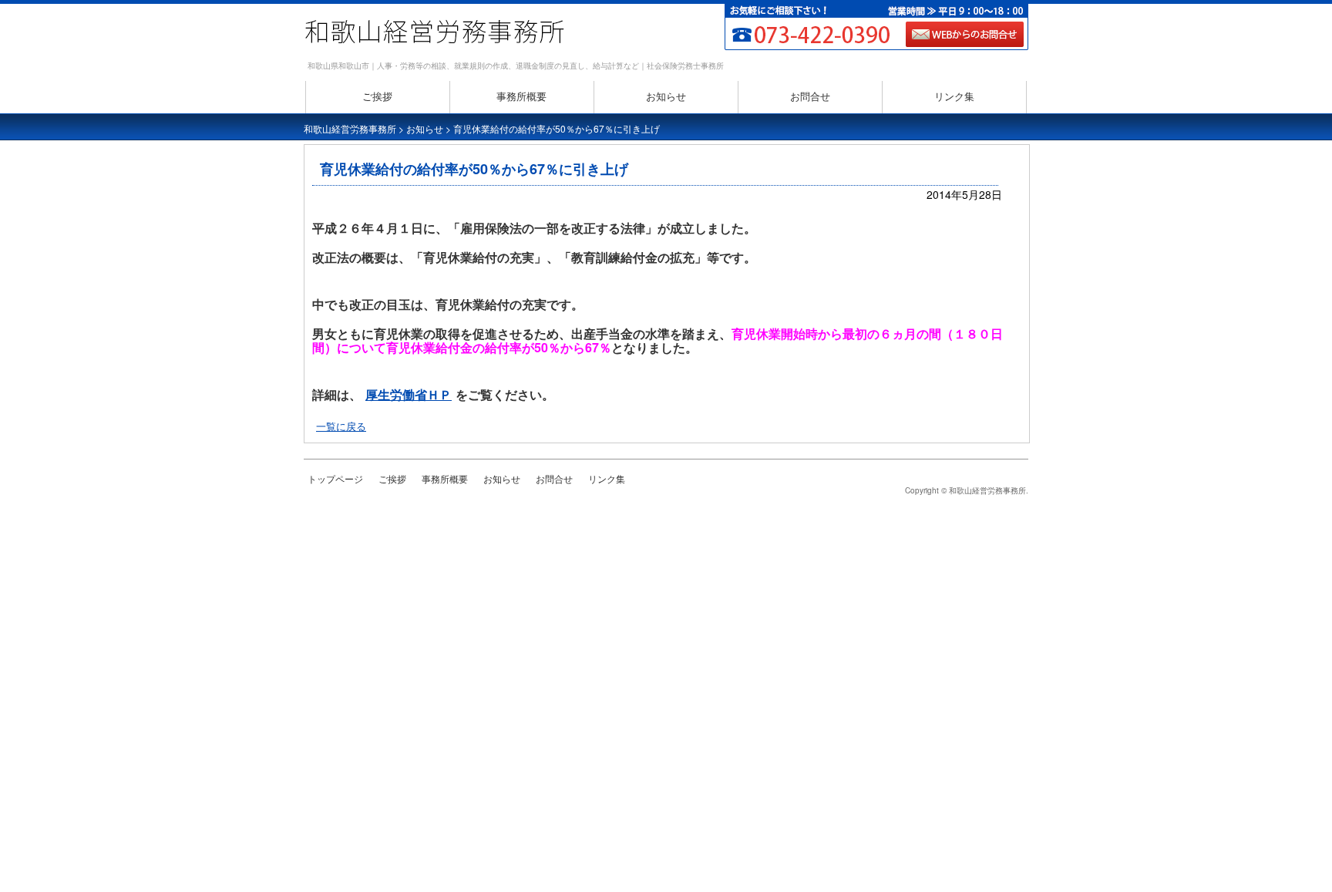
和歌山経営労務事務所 (350, 128)
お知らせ (666, 96)
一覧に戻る (341, 426)
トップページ (335, 478)
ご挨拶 (377, 96)
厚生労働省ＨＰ (408, 394)
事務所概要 (521, 96)
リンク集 (954, 96)
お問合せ (810, 96)
